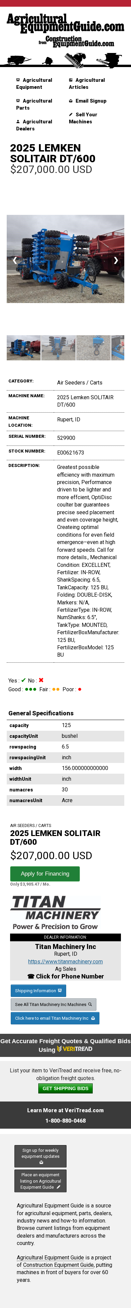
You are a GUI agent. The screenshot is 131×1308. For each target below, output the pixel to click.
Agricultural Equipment (34, 83)
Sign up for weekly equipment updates (40, 1153)
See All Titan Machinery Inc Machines (50, 1004)
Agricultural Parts (34, 104)
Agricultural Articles (87, 83)
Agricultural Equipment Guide (50, 1257)
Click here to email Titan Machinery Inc (52, 1018)
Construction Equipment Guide (58, 1265)
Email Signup (90, 101)
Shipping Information (35, 990)
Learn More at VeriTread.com (65, 1110)
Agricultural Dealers (34, 125)
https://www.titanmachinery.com (65, 961)
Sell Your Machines (83, 118)
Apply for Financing (45, 874)
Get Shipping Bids (65, 1088)
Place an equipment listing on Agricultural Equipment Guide (40, 1180)
